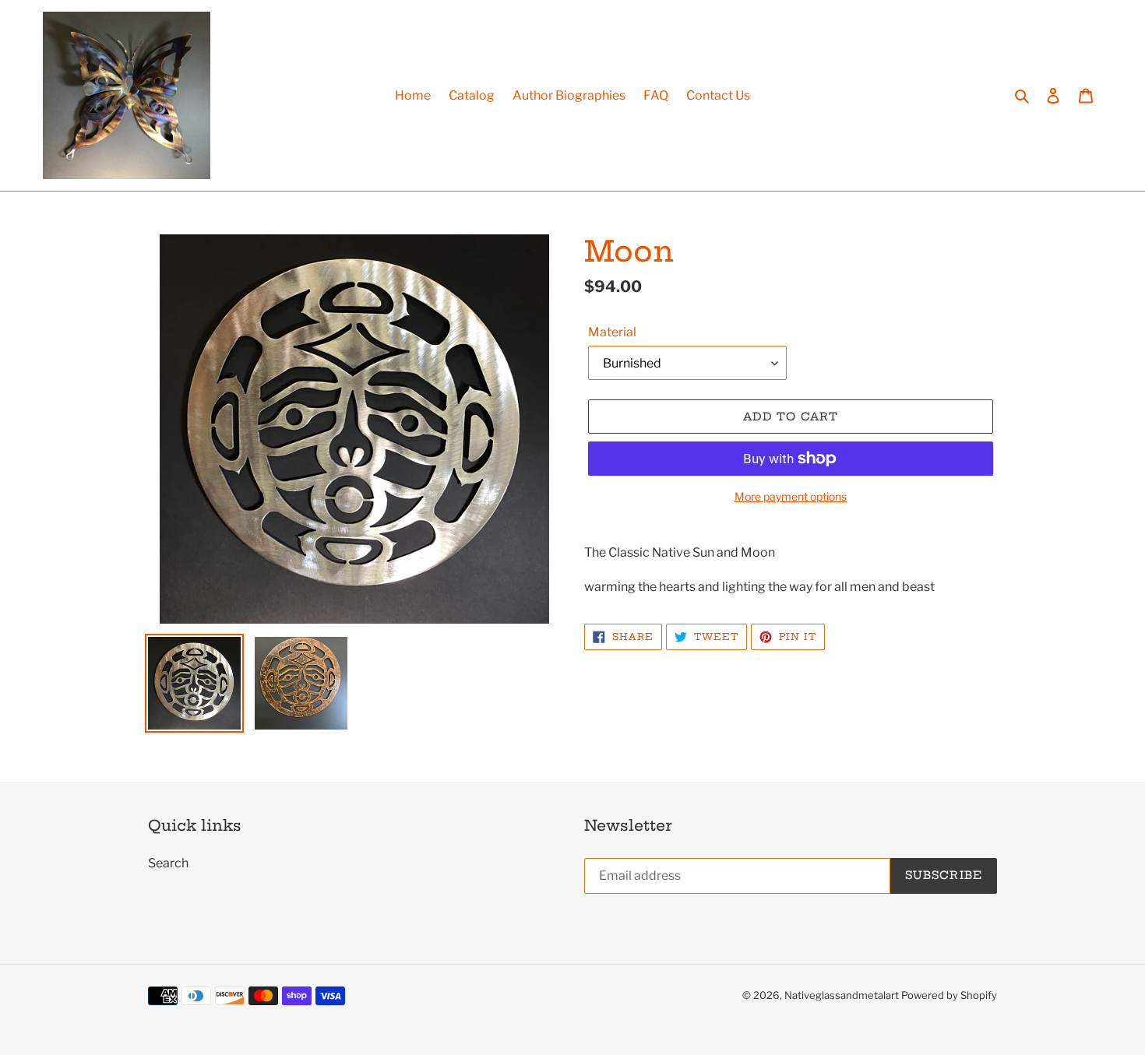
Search (168, 863)
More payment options (791, 496)
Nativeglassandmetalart (841, 995)
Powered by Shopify (949, 995)
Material (612, 332)
